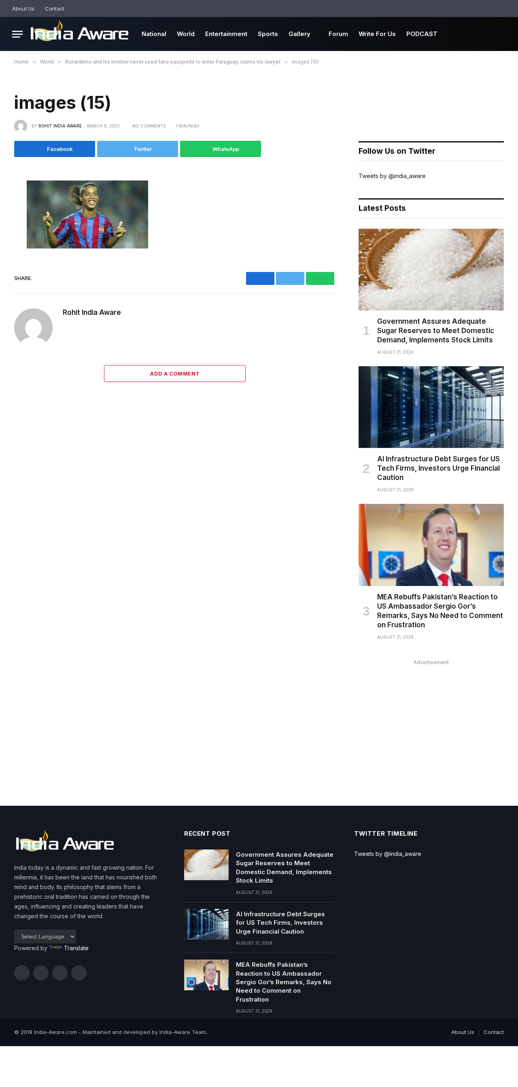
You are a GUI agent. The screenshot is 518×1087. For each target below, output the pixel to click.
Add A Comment (175, 373)
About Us (23, 8)
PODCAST (421, 34)
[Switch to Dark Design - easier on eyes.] (491, 9)
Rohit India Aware (60, 125)
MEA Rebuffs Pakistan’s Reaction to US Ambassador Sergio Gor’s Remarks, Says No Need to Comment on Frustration (440, 611)
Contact (54, 8)
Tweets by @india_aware (392, 175)
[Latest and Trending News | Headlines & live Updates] (79, 34)
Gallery (299, 34)
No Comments (149, 125)
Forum (338, 34)
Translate (76, 948)
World (186, 34)
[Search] (503, 8)
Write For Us (377, 34)
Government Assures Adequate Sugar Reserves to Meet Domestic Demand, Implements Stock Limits (435, 330)
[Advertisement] (431, 724)
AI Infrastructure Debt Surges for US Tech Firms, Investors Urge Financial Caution (438, 468)
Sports (268, 34)
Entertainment (226, 34)
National (154, 34)
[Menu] (17, 34)
